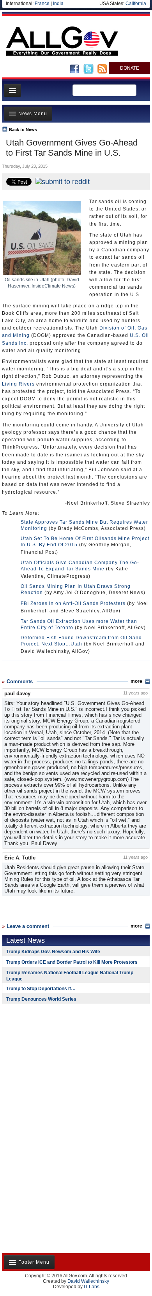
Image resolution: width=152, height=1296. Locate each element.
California (135, 3)
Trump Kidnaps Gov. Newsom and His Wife (53, 951)
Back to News (23, 129)
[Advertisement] (50, 1060)
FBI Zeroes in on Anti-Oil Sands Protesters (73, 603)
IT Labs (91, 1286)
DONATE (129, 68)
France (42, 3)
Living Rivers (18, 384)
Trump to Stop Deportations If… (41, 988)
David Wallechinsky (88, 1281)
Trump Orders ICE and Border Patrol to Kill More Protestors (72, 962)
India (58, 3)
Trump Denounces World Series (41, 999)
